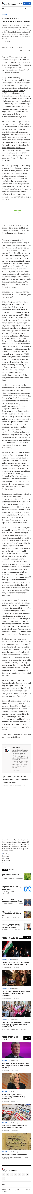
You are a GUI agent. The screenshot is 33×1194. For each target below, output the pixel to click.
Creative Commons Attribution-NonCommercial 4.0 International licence (16, 842)
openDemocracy (8, 878)
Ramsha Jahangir (8, 892)
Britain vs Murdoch (22, 780)
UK (24, 786)
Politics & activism (20, 776)
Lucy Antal (6, 917)
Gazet (5, 1191)
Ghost (28, 1190)
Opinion (4, 1060)
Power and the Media (9, 783)
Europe (4, 15)
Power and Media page (22, 80)
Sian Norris (7, 998)
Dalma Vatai (7, 967)
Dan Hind (7, 42)
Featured (11, 870)
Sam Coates (13, 1157)
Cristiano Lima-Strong (10, 1029)
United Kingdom (8, 780)
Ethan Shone (7, 929)
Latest (5, 870)
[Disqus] (16, 814)
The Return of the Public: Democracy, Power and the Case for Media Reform (20, 765)
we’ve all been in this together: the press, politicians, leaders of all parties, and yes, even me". (15, 147)
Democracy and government (12, 786)
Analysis (5, 959)
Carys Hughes (23, 1157)
